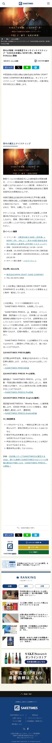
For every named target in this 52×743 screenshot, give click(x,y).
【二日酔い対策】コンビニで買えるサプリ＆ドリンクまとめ (34, 604)
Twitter (24, 729)
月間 (42, 586)
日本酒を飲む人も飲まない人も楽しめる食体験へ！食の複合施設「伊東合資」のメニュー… (34, 593)
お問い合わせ (17, 718)
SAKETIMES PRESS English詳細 (21, 413)
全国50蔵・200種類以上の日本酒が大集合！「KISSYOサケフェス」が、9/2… (34, 628)
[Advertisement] (26, 114)
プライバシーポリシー (35, 718)
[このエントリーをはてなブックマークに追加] (35, 67)
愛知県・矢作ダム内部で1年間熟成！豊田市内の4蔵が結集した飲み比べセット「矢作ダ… (34, 639)
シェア (9, 67)
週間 (26, 586)
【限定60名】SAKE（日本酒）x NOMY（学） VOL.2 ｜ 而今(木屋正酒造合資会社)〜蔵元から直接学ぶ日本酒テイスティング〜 (27, 240)
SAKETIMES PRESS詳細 (17, 368)
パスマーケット (30, 261)
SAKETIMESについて (17, 715)
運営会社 (35, 715)
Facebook (28, 729)
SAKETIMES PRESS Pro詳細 (19, 392)
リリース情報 (14, 61)
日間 (10, 586)
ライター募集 (17, 721)
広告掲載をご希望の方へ (35, 721)
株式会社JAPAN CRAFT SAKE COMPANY (25, 275)
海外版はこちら (17, 724)
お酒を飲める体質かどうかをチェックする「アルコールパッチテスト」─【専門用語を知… (34, 616)
